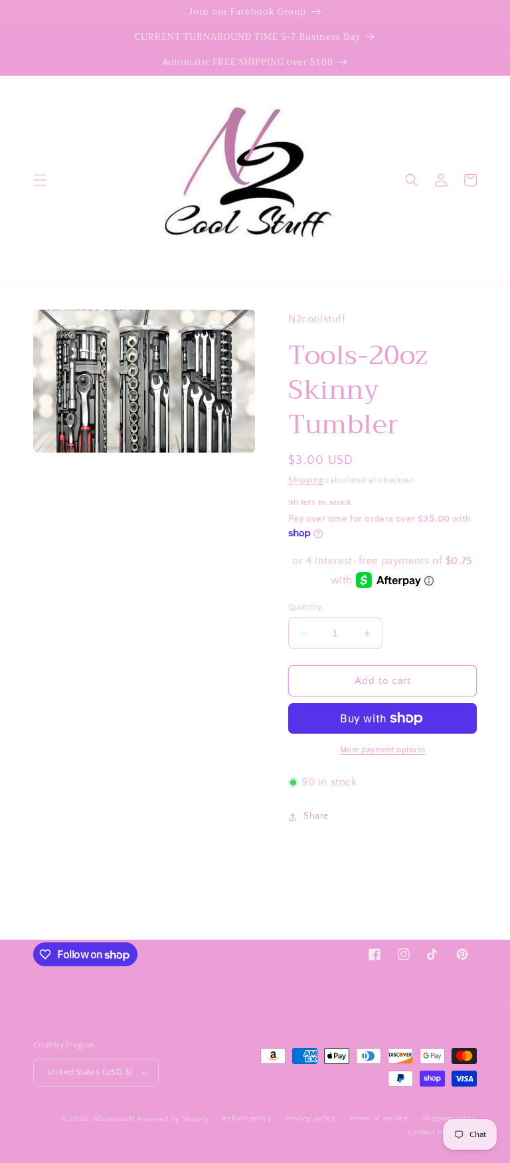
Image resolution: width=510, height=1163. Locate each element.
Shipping (305, 480)
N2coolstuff (114, 1119)
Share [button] (316, 816)
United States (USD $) (89, 1072)
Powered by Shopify (173, 1119)
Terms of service (379, 1118)
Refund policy (247, 1118)
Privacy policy (310, 1118)
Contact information (442, 1132)
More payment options (383, 750)
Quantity (305, 606)
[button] (39, 180)
